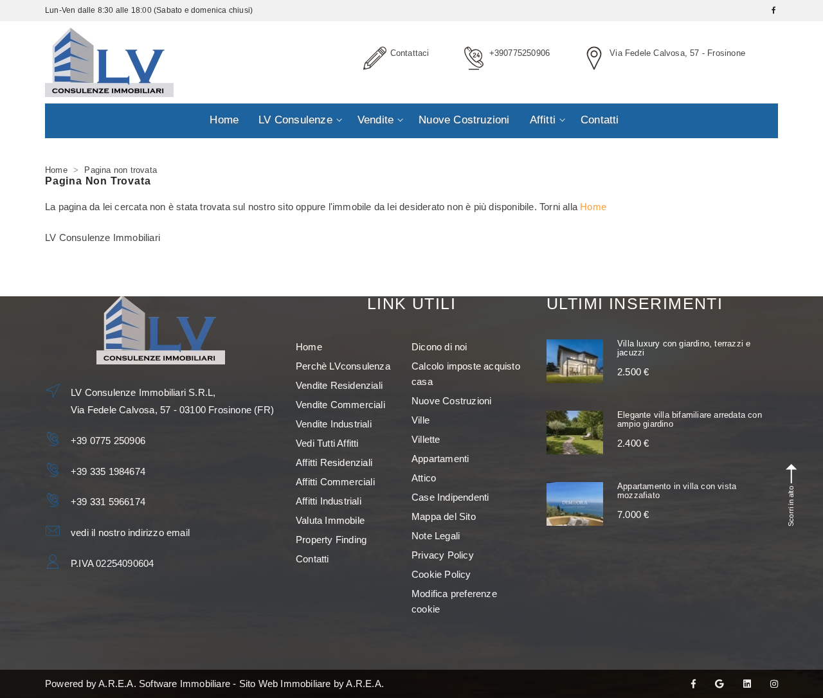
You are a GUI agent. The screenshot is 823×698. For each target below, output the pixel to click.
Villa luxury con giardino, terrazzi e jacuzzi (683, 348)
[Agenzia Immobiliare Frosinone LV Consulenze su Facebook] (693, 684)
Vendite (375, 120)
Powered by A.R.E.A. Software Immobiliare (137, 683)
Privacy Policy (443, 555)
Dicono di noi (439, 346)
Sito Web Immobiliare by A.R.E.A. (311, 683)
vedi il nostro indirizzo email (130, 532)
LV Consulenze (295, 120)
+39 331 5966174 (108, 501)
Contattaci (410, 53)
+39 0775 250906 (108, 440)
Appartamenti (440, 458)
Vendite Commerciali (340, 404)
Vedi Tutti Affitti (327, 443)
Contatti (600, 120)
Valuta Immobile (330, 520)
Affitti (543, 120)
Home (224, 120)
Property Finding (331, 539)
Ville (421, 420)
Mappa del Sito (444, 516)
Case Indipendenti (450, 497)
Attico (424, 477)
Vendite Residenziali (339, 385)
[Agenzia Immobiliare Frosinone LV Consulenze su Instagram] (774, 684)
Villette (426, 439)
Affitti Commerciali (335, 481)
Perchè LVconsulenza (343, 366)
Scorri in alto (791, 506)
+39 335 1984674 (108, 471)
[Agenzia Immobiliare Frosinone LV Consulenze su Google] (719, 684)
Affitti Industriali (328, 501)
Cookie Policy (441, 574)
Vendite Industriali (334, 423)
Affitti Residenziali (334, 462)
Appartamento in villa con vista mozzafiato (676, 490)
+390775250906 (519, 53)
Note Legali (436, 535)
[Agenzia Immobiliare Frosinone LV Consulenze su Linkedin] (747, 684)
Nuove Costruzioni (464, 120)
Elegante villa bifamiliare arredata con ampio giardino (689, 419)
